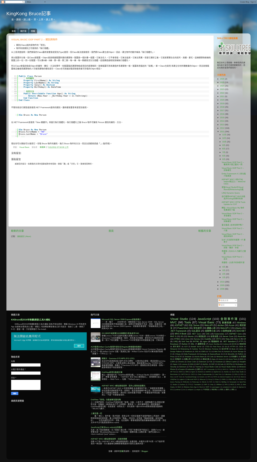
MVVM (234, 344)
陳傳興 (43, 147)
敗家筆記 (215, 389)
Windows (241, 322)
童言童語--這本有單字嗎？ (233, 225)
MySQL (205, 364)
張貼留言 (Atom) (24, 236)
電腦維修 (215, 341)
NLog (210, 379)
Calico (241, 349)
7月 (224, 152)
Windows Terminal (211, 349)
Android (200, 372)
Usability (207, 339)
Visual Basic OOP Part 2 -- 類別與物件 (233, 235)
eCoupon (181, 369)
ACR (186, 347)
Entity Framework (190, 354)
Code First (217, 374)
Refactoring (185, 349)
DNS (235, 374)
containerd (226, 387)
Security (173, 367)
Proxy (172, 357)
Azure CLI (222, 359)
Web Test (217, 352)
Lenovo (184, 364)
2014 (222, 121)
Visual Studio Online (228, 367)
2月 (224, 274)
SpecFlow (242, 382)
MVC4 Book (180, 333)
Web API (208, 325)
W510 (232, 384)
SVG (210, 382)
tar (184, 389)
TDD (190, 367)
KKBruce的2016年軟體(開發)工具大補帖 (30, 320)
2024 (222, 86)
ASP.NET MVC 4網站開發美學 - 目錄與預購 (109, 439)
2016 (222, 114)
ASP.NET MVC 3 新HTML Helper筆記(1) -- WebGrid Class (233, 181)
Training (198, 367)
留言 (222, 305)
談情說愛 (214, 336)
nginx (205, 341)
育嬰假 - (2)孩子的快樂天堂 (233, 262)
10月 (224, 142)
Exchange (203, 354)
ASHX (181, 372)
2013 (222, 125)
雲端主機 (206, 359)
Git (226, 347)
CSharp (178, 354)
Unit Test (185, 341)
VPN (226, 384)
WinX (179, 387)
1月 (224, 277)
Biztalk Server (196, 347)
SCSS (179, 357)
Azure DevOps (214, 344)
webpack (191, 389)
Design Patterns (176, 352)
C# (244, 339)
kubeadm (191, 369)
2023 (222, 89)
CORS (172, 362)
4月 (224, 267)
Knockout (174, 344)
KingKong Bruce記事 (28, 13)
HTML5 (177, 339)
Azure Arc (242, 336)
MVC (173, 322)
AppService (217, 372)
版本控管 (225, 349)
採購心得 (187, 359)
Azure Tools (233, 359)
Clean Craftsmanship (204, 374)
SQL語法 (195, 331)
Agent (193, 372)
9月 (224, 145)
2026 (222, 79)
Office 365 (231, 379)
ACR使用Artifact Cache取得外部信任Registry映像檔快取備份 (116, 347)
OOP (213, 364)
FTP (241, 341)
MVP (198, 364)
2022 (222, 93)
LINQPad (173, 379)
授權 (33, 31)
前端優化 (234, 357)
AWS (187, 372)
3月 (224, 270)
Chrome (181, 362)
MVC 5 (173, 336)
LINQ (175, 341)
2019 (222, 104)
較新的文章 (17, 231)
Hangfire (243, 362)
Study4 (175, 384)
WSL (238, 384)
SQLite (204, 382)
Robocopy (195, 382)
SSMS (203, 352)
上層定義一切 (96, 413)
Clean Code (191, 362)
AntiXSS (208, 372)
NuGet (184, 344)
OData (216, 379)
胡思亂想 (202, 336)
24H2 (224, 369)
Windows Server (222, 357)
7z (238, 369)
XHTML (196, 341)
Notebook (188, 352)
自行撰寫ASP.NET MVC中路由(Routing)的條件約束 (233, 197)
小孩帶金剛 (226, 331)
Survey (197, 339)
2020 (222, 100)
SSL (192, 344)
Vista (227, 339)
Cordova (225, 344)
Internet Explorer (225, 377)
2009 (222, 285)
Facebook (219, 362)
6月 (224, 156)
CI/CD (193, 374)
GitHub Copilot (231, 362)
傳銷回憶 (242, 344)
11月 (224, 138)
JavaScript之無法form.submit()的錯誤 (106, 427)
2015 (222, 118)
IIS (182, 336)
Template (188, 357)
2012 (222, 128)
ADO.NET (241, 331)
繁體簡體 (227, 322)
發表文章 (224, 300)
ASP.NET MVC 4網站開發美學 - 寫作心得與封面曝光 (123, 386)
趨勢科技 (201, 344)
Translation (197, 384)
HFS (208, 377)
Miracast (202, 379)
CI (171, 354)
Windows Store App (190, 387)
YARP (207, 387)
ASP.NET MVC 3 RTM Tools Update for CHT (233, 203)
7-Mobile (231, 369)
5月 (224, 159)
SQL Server (194, 325)
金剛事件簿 (229, 319)
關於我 (23, 31)
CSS (207, 334)
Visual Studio (179, 319)
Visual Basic (24, 147)
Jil (224, 354)
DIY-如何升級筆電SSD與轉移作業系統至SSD (120, 333)
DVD (241, 374)
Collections (227, 374)
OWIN (224, 379)
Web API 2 (225, 328)
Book (233, 349)
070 (218, 369)
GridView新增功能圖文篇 (112, 372)
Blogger (144, 451)
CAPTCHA (184, 374)
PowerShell (182, 328)
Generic (202, 377)
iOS (171, 389)
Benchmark (174, 374)
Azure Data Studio (238, 372)
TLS (210, 352)
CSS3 (207, 347)
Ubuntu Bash (199, 357)
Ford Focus (217, 347)
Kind (242, 377)
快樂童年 (178, 359)
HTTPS (232, 347)
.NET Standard (229, 341)
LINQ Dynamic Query (231, 193)
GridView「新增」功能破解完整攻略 (106, 400)
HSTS (215, 377)
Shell (216, 382)
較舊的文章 (204, 231)
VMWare (219, 384)
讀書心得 (211, 328)
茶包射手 (197, 328)
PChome (241, 379)
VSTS (218, 339)
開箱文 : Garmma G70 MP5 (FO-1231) (118, 358)
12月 (224, 135)
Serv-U (237, 339)
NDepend (173, 349)
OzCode (221, 364)
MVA (192, 364)
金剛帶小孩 (210, 331)
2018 (222, 107)
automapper (216, 387)
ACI (242, 369)
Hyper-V (176, 364)
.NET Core (196, 334)
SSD (196, 352)
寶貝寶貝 (177, 347)
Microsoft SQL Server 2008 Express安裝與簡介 (121, 319)
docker (221, 325)
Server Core (228, 336)
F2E (210, 362)
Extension (202, 362)
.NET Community (209, 369)
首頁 (14, 31)
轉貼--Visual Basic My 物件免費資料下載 (233, 209)
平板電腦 (206, 389)
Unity (211, 384)
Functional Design (191, 377)
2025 (222, 82)
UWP (205, 384)
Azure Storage (238, 352)
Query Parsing (175, 382)
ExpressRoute (215, 354)
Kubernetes (219, 334)
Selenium (182, 367)
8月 (224, 149)
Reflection (186, 382)
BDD (241, 359)
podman (178, 389)
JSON (241, 347)
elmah (234, 387)
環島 (221, 389)
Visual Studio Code (211, 367)
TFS (189, 384)
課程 (232, 389)
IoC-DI (236, 377)
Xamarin (227, 352)
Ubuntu (191, 336)
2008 (222, 289)
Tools (187, 322)
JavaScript (204, 319)
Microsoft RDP (192, 379)
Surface (182, 384)
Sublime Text (197, 349)
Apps (214, 359)
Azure (232, 325)
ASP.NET (179, 325)
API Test (173, 372)
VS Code (210, 357)
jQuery (238, 328)
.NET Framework (178, 331)
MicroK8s (231, 354)
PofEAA (240, 354)
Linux (187, 339)
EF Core (179, 377)
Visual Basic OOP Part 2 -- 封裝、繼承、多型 (233, 247)
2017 (222, 110)
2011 (222, 132)
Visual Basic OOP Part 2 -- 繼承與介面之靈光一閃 (233, 163)
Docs (172, 377)
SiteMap (223, 382)
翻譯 (227, 389)
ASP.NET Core (235, 334)
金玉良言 (196, 359)
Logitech (182, 379)
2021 (222, 96)
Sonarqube (233, 382)
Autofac (226, 372)
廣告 (199, 369)
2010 (222, 282)
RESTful (229, 364)
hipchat (241, 387)
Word (201, 387)
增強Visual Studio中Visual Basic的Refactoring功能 (233, 188)
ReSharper (239, 364)
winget (198, 389)
